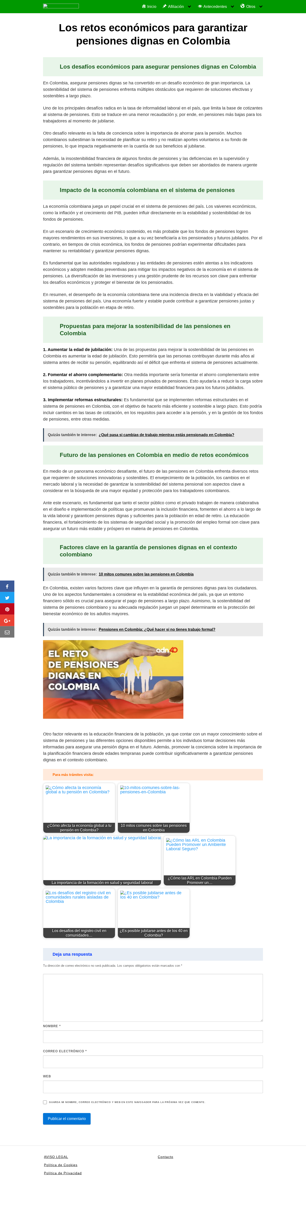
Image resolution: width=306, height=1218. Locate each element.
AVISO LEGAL (56, 1157)
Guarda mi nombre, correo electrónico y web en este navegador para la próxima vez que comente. (127, 1102)
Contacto (165, 1157)
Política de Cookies (60, 1165)
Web (47, 1076)
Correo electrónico (65, 1051)
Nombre (52, 1026)
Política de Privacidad (63, 1173)
